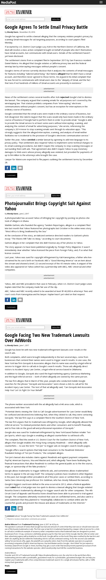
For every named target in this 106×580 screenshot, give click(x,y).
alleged (61, 73)
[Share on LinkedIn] (13, 168)
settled (31, 139)
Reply (7, 566)
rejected (64, 97)
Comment (11, 175)
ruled (13, 487)
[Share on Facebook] (7, 168)
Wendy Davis (12, 32)
